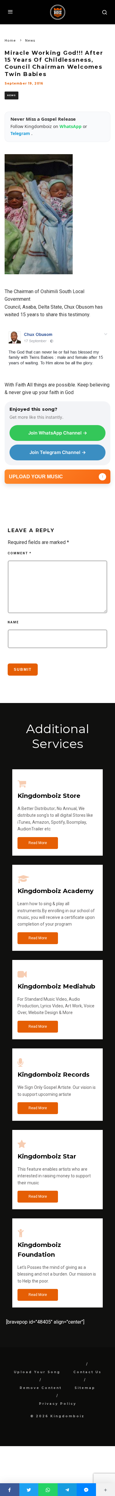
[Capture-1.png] (57, 372)
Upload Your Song (37, 1372)
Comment (20, 553)
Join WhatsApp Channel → (57, 433)
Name (13, 622)
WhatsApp (71, 126)
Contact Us (87, 1372)
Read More (38, 843)
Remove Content (41, 1388)
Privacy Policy (57, 1404)
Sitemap (85, 1388)
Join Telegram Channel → (57, 452)
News (11, 95)
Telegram (20, 133)
